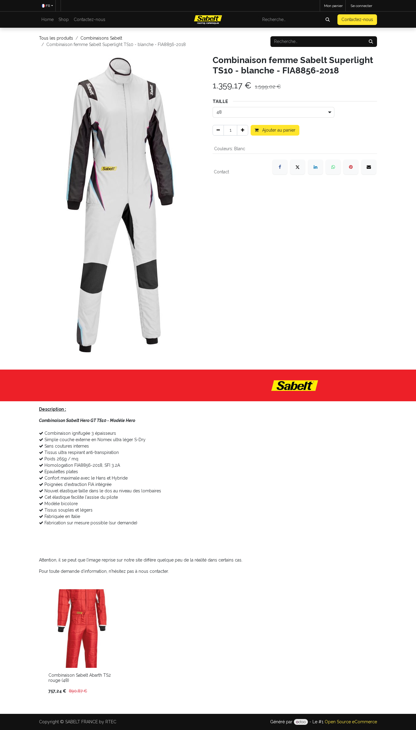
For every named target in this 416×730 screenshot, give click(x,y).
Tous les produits (56, 38)
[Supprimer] (218, 130)
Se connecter (361, 6)
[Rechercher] (328, 19)
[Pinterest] (351, 167)
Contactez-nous (357, 19)
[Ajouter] (242, 130)
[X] (297, 167)
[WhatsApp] (333, 167)
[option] (208, 644)
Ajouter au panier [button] (278, 130)
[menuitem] (47, 19)
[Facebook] (280, 167)
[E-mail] (368, 167)
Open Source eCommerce (351, 721)
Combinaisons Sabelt (101, 38)
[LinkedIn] (315, 167)
